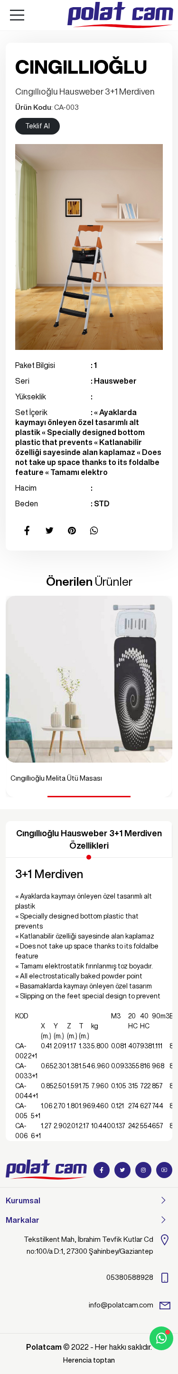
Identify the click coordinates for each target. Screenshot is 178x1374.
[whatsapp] (161, 1338)
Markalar (22, 1220)
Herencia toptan (89, 1360)
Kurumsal (23, 1200)
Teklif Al (37, 126)
